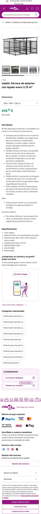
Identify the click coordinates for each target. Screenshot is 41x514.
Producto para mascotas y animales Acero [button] (14, 328)
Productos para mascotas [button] (12, 339)
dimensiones (7, 97)
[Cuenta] (27, 8)
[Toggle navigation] (3, 8)
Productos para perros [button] (11, 363)
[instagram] (8, 449)
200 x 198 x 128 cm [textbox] (12, 103)
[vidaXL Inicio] (14, 8)
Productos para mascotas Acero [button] (14, 351)
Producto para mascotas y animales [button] (14, 316)
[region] (20, 498)
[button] (20, 473)
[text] (7, 111)
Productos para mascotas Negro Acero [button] (14, 357)
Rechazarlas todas (20, 507)
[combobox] (20, 14)
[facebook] (4, 449)
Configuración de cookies (20, 511)
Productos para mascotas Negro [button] (14, 345)
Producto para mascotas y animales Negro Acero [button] (14, 334)
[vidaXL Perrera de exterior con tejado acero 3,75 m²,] (20, 46)
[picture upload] (20, 288)
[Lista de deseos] (32, 8)
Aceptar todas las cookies (20, 502)
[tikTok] (17, 449)
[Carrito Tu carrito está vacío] (37, 8)
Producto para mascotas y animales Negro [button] (14, 322)
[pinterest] (12, 449)
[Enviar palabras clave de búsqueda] (36, 14)
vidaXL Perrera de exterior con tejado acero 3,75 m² (18, 85)
